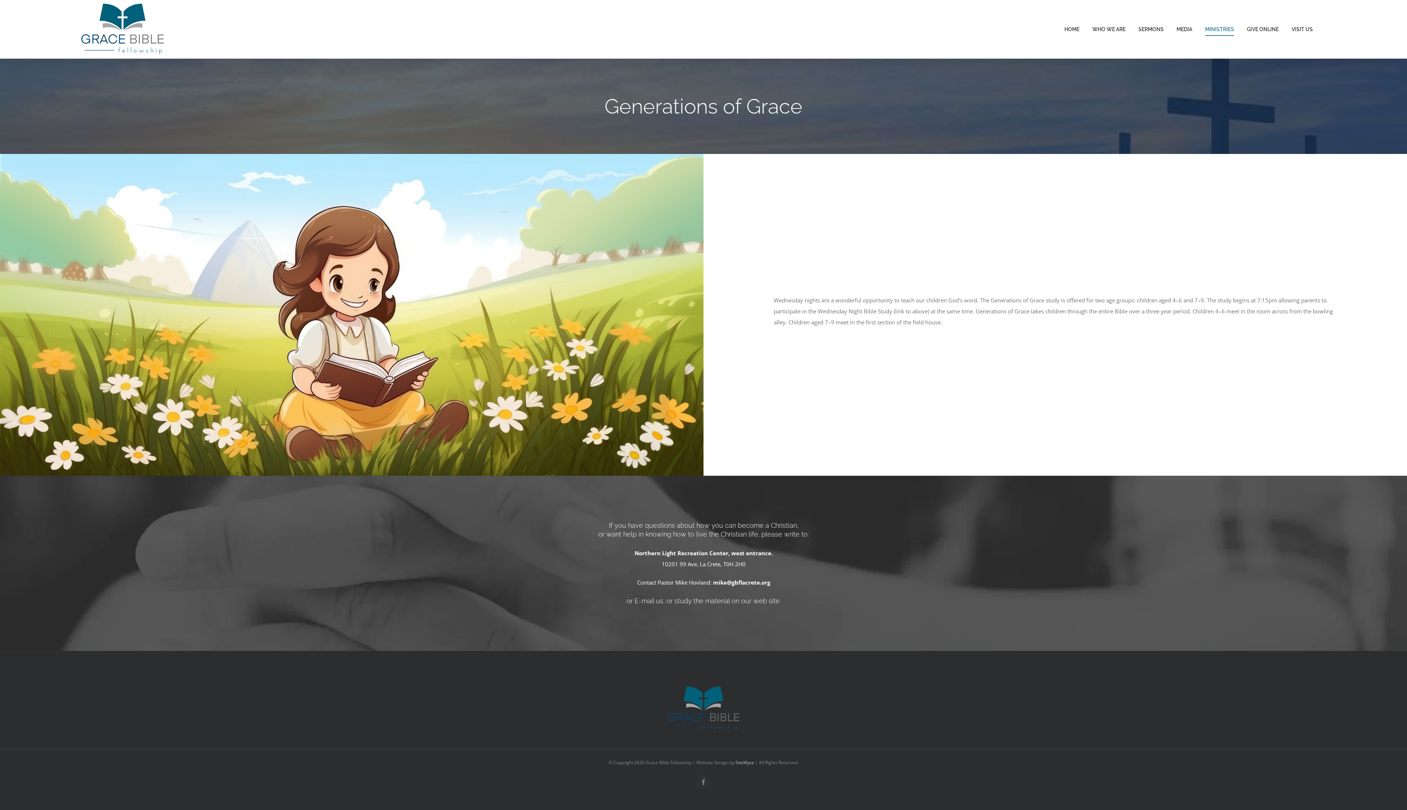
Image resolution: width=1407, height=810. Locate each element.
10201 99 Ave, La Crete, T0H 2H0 (704, 564)
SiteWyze (744, 762)
